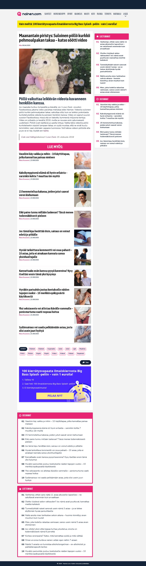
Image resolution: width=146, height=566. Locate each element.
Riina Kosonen (24, 160)
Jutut (60, 349)
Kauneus (78, 14)
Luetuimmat (27, 489)
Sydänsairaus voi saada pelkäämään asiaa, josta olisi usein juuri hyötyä (45, 329)
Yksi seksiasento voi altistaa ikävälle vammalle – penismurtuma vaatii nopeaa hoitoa (46, 310)
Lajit (74, 349)
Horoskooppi (59, 14)
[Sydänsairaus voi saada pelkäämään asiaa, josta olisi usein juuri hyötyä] (82, 334)
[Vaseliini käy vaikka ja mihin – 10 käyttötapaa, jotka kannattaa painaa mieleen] (82, 160)
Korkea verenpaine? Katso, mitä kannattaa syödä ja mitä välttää (54, 535)
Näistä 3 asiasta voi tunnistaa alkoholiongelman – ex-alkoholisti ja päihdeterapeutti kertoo (55, 545)
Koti (93, 14)
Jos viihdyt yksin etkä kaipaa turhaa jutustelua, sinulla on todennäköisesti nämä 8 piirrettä (51, 530)
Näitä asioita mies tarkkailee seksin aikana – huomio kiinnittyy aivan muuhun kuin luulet (55, 516)
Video (54, 354)
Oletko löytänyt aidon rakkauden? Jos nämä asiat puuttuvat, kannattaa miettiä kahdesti (57, 503)
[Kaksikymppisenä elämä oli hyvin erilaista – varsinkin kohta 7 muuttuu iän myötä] (82, 179)
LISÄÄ (125, 14)
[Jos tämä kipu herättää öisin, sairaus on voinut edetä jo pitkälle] (82, 238)
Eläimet (32, 349)
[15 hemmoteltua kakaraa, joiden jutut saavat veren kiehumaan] (82, 198)
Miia (20, 45)
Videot (62, 354)
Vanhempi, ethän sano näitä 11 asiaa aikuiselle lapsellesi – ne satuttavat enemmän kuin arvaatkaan (53, 496)
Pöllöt (30, 354)
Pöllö (22, 354)
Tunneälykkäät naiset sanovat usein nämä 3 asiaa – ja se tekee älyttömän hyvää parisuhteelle (53, 509)
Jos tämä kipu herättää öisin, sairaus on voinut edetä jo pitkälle (44, 232)
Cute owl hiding (28, 137)
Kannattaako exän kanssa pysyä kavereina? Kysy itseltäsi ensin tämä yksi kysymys (46, 272)
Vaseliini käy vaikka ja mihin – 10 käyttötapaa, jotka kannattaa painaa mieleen (44, 155)
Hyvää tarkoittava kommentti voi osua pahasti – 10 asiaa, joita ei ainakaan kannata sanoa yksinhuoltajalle (45, 253)
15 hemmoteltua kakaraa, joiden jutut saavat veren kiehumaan (44, 193)
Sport (70, 14)
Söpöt (38, 354)
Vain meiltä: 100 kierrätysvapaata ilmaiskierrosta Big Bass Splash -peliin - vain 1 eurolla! (68, 24)
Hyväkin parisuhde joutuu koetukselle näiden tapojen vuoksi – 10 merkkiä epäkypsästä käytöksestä (44, 293)
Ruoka (100, 14)
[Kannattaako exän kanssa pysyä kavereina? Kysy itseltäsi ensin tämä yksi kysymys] (82, 277)
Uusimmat (26, 415)
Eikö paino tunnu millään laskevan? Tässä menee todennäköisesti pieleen (46, 214)
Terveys (108, 14)
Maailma (82, 349)
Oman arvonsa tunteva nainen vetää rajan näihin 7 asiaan (51, 540)
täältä (45, 130)
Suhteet (47, 14)
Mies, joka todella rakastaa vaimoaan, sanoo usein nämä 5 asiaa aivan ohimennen (56, 523)
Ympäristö (80, 354)
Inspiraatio (51, 349)
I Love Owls (50, 137)
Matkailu (117, 14)
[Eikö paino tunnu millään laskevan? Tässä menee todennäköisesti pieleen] (82, 219)
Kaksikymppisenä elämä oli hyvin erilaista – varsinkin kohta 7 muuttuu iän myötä (43, 174)
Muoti (86, 14)
